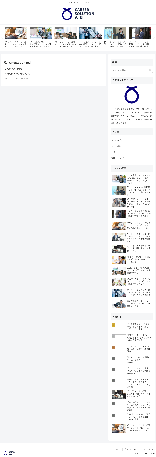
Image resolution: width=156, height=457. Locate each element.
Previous (2, 38)
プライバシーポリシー (132, 449)
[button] (150, 70)
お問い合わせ (148, 449)
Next (154, 38)
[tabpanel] (16, 37)
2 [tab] (80, 53)
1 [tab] (76, 53)
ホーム (118, 449)
